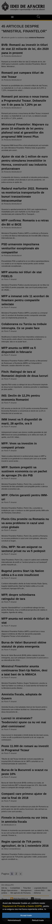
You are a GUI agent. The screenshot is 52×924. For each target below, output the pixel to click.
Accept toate (26, 915)
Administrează (14, 920)
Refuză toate (38, 920)
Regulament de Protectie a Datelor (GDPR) (22, 906)
